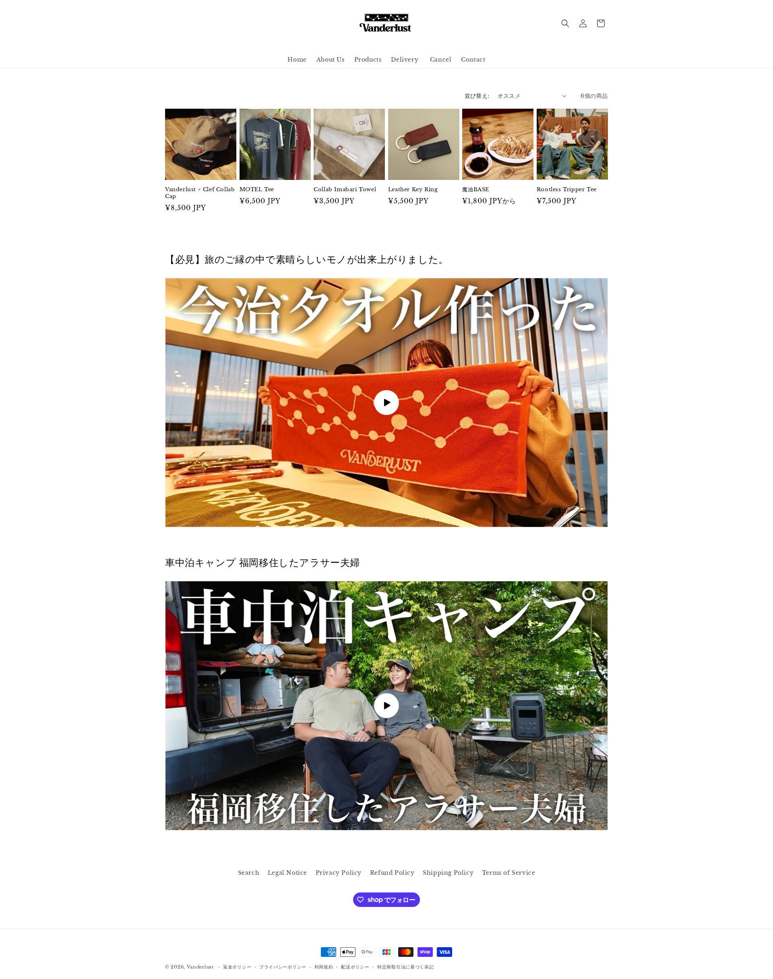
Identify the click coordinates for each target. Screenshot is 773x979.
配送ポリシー (355, 966)
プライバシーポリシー (282, 966)
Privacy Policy (339, 872)
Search (249, 872)
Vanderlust (200, 967)
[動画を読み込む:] (386, 402)
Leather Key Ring (413, 189)
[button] (565, 23)
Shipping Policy (448, 872)
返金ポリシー (237, 966)
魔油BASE (475, 189)
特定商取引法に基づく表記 (405, 966)
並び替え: (477, 95)
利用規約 (323, 966)
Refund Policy (392, 872)
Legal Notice (287, 872)
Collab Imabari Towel (345, 189)
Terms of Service (508, 872)
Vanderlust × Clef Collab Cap (200, 193)
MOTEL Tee (257, 189)
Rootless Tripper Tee (567, 189)
